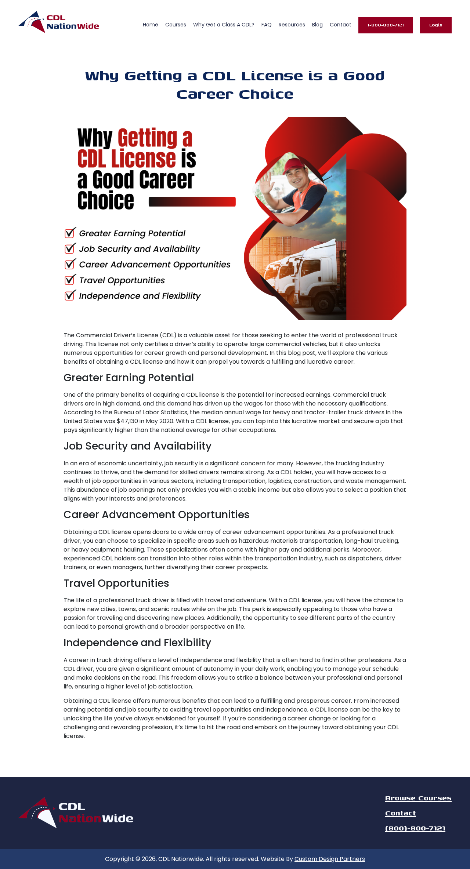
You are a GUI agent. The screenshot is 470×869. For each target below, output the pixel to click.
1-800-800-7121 (386, 24)
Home (150, 24)
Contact (340, 24)
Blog (317, 24)
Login (435, 24)
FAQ (266, 24)
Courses (175, 24)
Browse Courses (418, 797)
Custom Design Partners (329, 859)
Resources (292, 24)
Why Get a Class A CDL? (223, 24)
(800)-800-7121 (415, 827)
